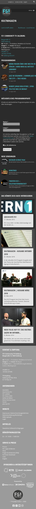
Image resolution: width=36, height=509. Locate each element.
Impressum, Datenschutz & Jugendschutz (15, 413)
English (25, 2)
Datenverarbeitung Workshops (12, 415)
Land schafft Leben (7, 28)
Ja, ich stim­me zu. (10, 145)
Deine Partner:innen (9, 400)
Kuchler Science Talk (17, 160)
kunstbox (12, 170)
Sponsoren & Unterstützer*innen (18, 464)
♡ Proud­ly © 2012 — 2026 (18, 501)
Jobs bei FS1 (6, 404)
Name (5, 122)
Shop (4, 451)
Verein (5, 402)
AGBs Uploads (7, 417)
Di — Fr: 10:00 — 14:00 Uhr (11, 436)
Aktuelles (7, 424)
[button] (30, 10)
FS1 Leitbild (6, 394)
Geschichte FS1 (7, 392)
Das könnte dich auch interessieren (16, 195)
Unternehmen (8, 385)
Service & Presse (9, 442)
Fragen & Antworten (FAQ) (11, 453)
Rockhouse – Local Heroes (26, 28)
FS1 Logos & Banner (9, 449)
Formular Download (9, 455)
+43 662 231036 (18, 2)
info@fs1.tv (11, 2)
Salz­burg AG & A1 (9, 56)
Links (4, 457)
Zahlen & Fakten (8, 398)
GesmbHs (6, 390)
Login (4, 419)
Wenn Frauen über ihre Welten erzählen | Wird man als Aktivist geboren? (22, 67)
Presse (5, 447)
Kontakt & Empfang (11, 349)
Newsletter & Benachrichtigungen (13, 428)
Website (6, 409)
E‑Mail (5, 128)
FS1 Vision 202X (7, 396)
